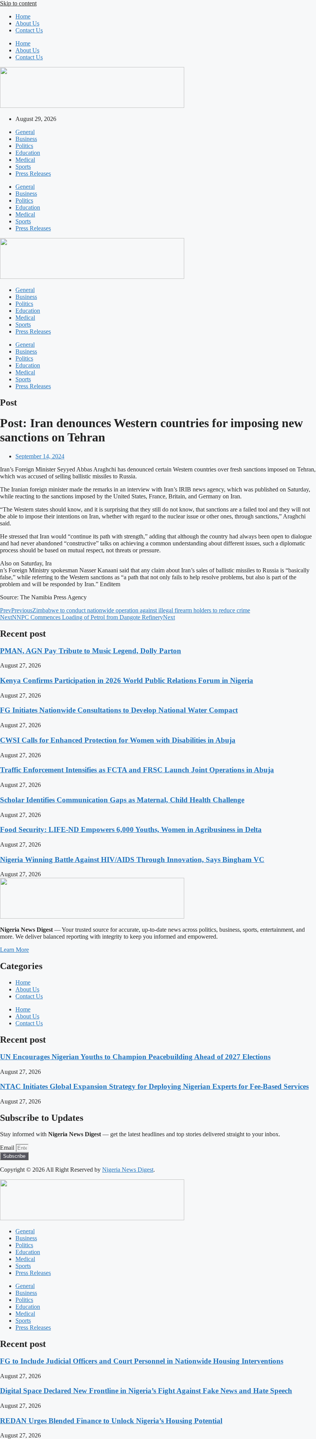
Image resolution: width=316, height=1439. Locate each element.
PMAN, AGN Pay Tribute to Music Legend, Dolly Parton (90, 651)
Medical (25, 159)
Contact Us (29, 30)
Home (22, 16)
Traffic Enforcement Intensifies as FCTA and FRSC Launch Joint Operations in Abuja (137, 770)
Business (26, 139)
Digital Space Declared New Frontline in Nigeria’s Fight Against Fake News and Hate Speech (146, 1391)
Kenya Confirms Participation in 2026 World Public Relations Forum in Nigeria (126, 680)
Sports (23, 166)
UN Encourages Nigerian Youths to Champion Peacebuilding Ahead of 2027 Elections (135, 1057)
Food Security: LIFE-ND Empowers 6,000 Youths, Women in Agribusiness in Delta (131, 829)
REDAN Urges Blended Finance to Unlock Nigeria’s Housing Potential (111, 1421)
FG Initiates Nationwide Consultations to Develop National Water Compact (119, 710)
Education (27, 152)
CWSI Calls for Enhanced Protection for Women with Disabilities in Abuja (117, 740)
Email (8, 1147)
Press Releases (33, 173)
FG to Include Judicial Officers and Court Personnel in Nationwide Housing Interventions (141, 1361)
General (25, 132)
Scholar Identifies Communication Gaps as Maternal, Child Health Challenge (122, 800)
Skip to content (18, 3)
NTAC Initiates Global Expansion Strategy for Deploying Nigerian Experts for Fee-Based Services (154, 1086)
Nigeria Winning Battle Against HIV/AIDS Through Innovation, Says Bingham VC (132, 859)
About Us (27, 23)
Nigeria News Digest (127, 1169)
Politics (24, 146)
